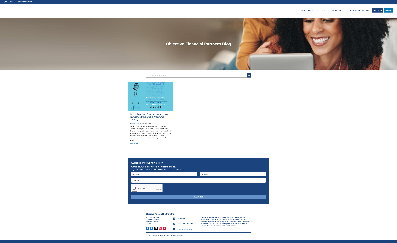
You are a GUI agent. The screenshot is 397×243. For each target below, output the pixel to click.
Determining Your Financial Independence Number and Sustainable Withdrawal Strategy (149, 117)
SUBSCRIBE (198, 197)
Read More (134, 143)
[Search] (249, 75)
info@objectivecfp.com (25, 1)
